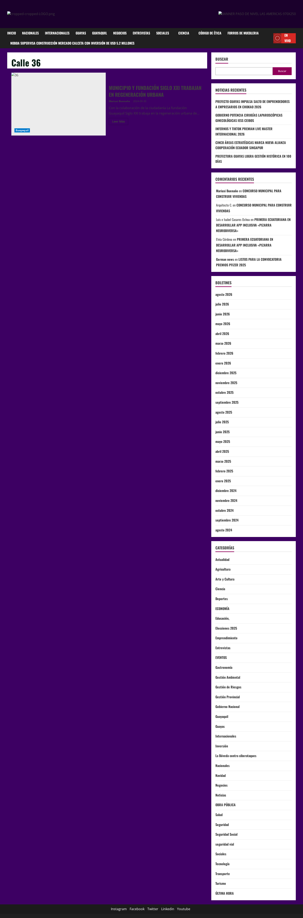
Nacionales (30, 33)
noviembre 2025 (226, 382)
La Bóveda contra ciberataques (235, 755)
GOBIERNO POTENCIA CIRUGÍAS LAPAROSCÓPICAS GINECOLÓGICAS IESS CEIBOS (248, 118)
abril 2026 (222, 333)
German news (225, 259)
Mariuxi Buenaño (119, 101)
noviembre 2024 (226, 500)
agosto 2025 (223, 412)
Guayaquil (99, 33)
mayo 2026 (222, 323)
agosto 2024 (223, 529)
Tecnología (222, 863)
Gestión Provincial (227, 696)
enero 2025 (223, 480)
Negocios (120, 33)
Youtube (183, 909)
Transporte (222, 873)
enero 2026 (223, 363)
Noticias (220, 795)
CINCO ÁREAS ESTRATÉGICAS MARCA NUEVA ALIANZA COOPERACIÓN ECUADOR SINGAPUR (250, 145)
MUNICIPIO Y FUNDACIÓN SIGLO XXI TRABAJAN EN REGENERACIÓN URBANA (58, 104)
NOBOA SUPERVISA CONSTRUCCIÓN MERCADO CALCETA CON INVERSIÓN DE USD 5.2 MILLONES (72, 43)
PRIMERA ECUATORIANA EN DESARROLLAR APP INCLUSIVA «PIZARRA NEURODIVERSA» (253, 225)
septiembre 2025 (226, 402)
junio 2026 (222, 314)
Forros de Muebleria (243, 33)
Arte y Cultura (224, 579)
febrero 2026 (224, 353)
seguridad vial (224, 844)
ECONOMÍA (222, 608)
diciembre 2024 (225, 490)
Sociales (162, 33)
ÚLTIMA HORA (224, 893)
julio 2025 (222, 421)
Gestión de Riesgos (228, 686)
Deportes (221, 598)
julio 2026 (222, 304)
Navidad (220, 775)
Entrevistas (141, 33)
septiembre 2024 (226, 520)
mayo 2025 (222, 441)
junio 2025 (222, 431)
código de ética (209, 33)
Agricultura (222, 569)
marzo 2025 (223, 461)
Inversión (221, 745)
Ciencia (183, 33)
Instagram (119, 909)
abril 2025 (222, 451)
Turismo (220, 883)
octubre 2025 (224, 392)
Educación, (222, 618)
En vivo (287, 38)
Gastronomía (223, 667)
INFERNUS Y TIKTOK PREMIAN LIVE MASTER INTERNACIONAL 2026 (243, 131)
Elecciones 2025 (226, 628)
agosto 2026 (223, 294)
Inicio (11, 33)
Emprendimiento (226, 637)
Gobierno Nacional (227, 706)
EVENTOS (221, 657)
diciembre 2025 (225, 372)
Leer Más (120, 122)
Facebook (137, 909)
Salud (219, 814)
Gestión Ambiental (227, 677)
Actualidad (222, 559)
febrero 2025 (224, 470)
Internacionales (57, 33)
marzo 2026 (223, 343)
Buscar (221, 59)
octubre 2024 (224, 510)
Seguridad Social (226, 834)
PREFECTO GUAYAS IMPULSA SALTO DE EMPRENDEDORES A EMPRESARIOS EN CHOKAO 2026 (252, 104)
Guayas (81, 33)
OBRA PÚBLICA (225, 804)
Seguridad (222, 824)
